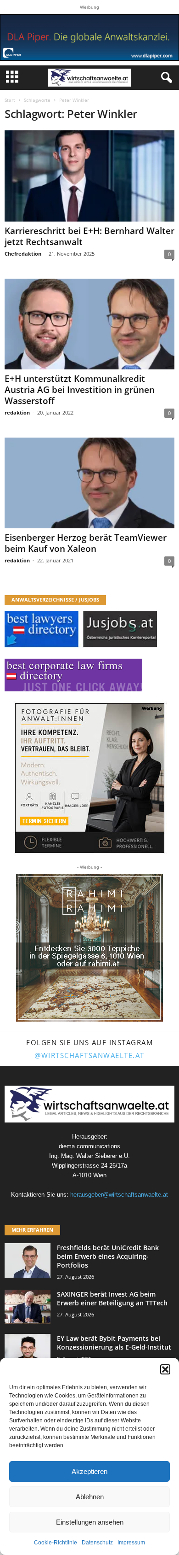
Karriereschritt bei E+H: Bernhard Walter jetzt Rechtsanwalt (89, 236)
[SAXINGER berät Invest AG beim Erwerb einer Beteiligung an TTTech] (27, 1307)
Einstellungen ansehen (89, 1522)
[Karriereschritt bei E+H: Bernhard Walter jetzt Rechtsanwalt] (89, 175)
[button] (165, 1369)
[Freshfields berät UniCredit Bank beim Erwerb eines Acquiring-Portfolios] (27, 1260)
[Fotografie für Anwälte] (90, 778)
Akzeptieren (89, 1471)
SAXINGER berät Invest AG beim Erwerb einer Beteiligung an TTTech (112, 1298)
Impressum (131, 1542)
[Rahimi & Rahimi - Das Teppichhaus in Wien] (89, 948)
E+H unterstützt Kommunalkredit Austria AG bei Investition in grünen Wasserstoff (80, 390)
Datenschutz (97, 1542)
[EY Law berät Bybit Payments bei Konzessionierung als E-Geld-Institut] (27, 1351)
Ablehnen (90, 1497)
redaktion (17, 412)
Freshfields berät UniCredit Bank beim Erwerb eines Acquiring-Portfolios (108, 1256)
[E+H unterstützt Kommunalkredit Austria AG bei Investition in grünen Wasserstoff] (89, 324)
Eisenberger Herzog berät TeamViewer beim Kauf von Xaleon (86, 543)
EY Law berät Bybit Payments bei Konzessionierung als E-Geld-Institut (114, 1342)
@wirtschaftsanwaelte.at (89, 1055)
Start (10, 100)
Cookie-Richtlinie (55, 1542)
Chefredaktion (23, 253)
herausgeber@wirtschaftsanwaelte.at (119, 1194)
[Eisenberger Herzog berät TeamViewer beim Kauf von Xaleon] (89, 483)
